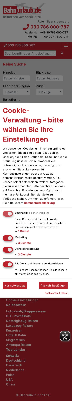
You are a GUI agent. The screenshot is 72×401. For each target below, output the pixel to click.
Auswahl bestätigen (53, 285)
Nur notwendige (14, 285)
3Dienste (23, 242)
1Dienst (22, 231)
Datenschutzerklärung (39, 202)
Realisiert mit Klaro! (56, 292)
